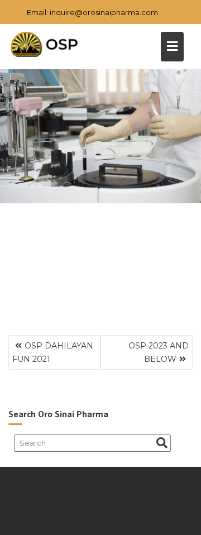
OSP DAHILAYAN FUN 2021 (52, 352)
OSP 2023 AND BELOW (158, 352)
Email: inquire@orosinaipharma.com (92, 12)
